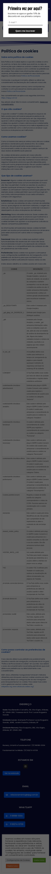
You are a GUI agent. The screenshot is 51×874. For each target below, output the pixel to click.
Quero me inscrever (25, 31)
